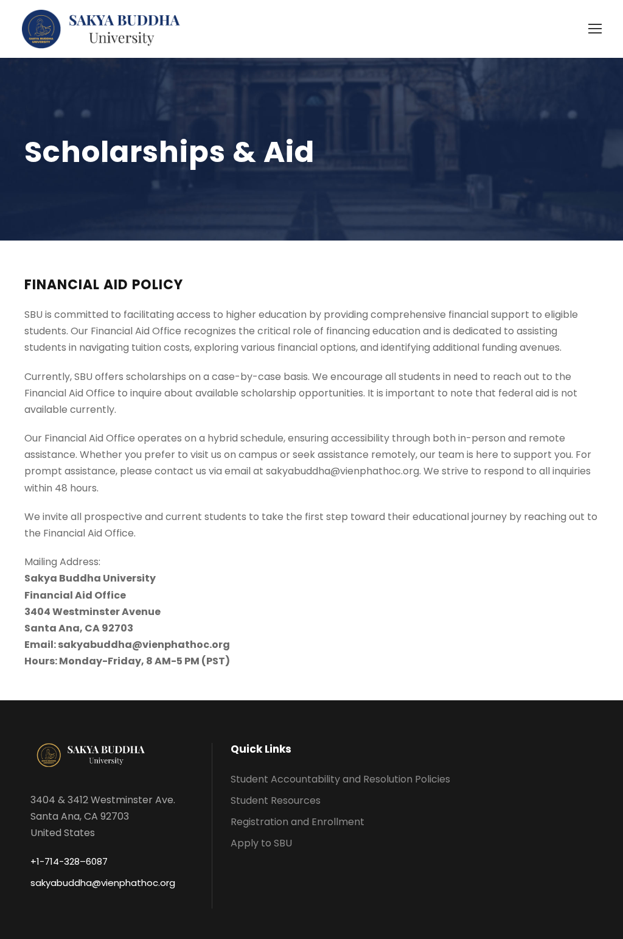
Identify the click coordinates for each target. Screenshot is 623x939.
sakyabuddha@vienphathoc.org (102, 882)
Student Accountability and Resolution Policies (340, 779)
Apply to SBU (261, 843)
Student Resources (276, 800)
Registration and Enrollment (297, 822)
